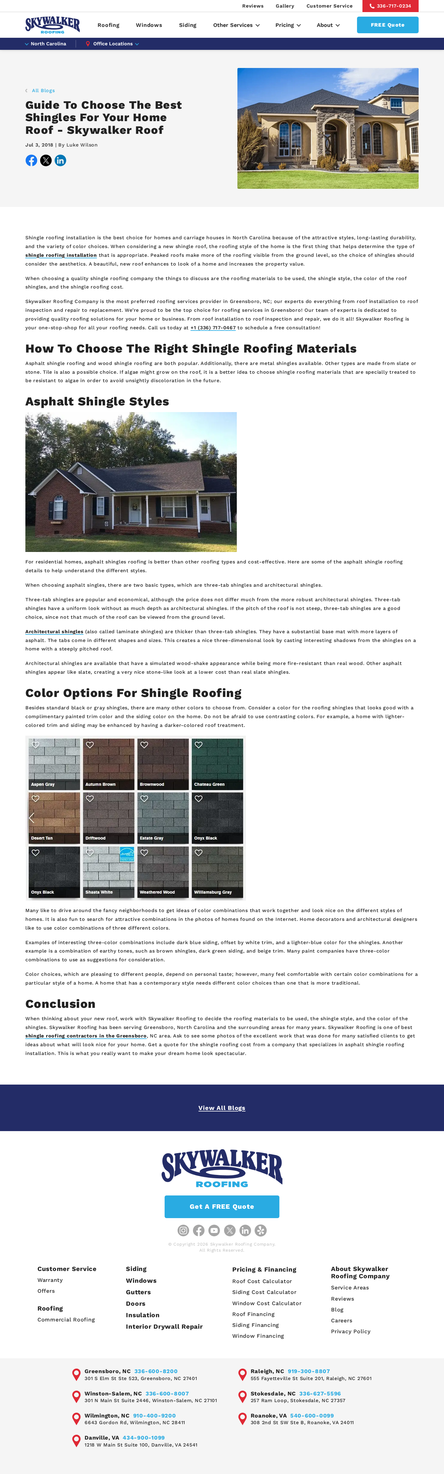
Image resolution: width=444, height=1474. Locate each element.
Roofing (108, 25)
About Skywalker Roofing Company (360, 1272)
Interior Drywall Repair (164, 1326)
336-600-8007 (167, 1393)
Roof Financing (253, 1314)
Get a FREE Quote (222, 1206)
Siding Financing (255, 1325)
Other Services (233, 25)
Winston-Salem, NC (113, 1393)
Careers (341, 1320)
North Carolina (48, 44)
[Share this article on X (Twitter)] (46, 161)
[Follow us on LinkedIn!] (245, 1230)
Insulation (143, 1314)
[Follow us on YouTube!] (214, 1230)
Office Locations (113, 44)
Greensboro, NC (108, 1371)
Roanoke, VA (269, 1415)
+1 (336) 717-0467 (213, 328)
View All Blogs (222, 1107)
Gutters (138, 1292)
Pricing (284, 25)
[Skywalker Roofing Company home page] (52, 25)
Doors (136, 1303)
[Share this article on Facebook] (31, 161)
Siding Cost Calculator (264, 1292)
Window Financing (258, 1336)
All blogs (43, 90)
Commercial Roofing (66, 1319)
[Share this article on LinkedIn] (60, 161)
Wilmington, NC (107, 1415)
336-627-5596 (320, 1393)
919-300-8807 (309, 1371)
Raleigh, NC (268, 1371)
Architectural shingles (54, 631)
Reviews (253, 6)
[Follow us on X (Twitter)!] (230, 1230)
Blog (337, 1309)
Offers (46, 1291)
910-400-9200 (154, 1415)
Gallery (285, 6)
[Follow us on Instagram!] (183, 1230)
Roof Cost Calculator (262, 1281)
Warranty (50, 1280)
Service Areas (350, 1287)
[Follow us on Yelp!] (261, 1230)
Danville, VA (102, 1437)
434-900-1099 (144, 1437)
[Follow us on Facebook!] (199, 1230)
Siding (188, 25)
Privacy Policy (351, 1331)
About (325, 25)
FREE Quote (388, 25)
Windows (149, 25)
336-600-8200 (156, 1371)
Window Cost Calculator (267, 1303)
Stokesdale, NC (273, 1393)
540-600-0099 (312, 1415)
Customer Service (330, 6)
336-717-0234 (394, 6)
